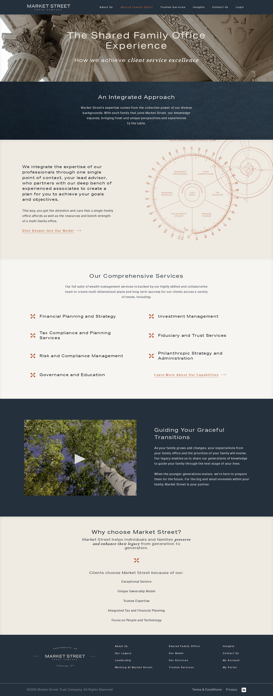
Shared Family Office (136, 7)
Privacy (231, 689)
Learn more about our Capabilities (186, 375)
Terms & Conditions (207, 689)
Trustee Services (173, 7)
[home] (48, 7)
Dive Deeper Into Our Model (48, 230)
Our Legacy (123, 653)
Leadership (123, 660)
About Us (106, 7)
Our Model (176, 653)
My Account (231, 660)
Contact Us (220, 7)
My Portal (230, 667)
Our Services (178, 660)
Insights (199, 7)
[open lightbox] (80, 458)
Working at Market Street (133, 667)
